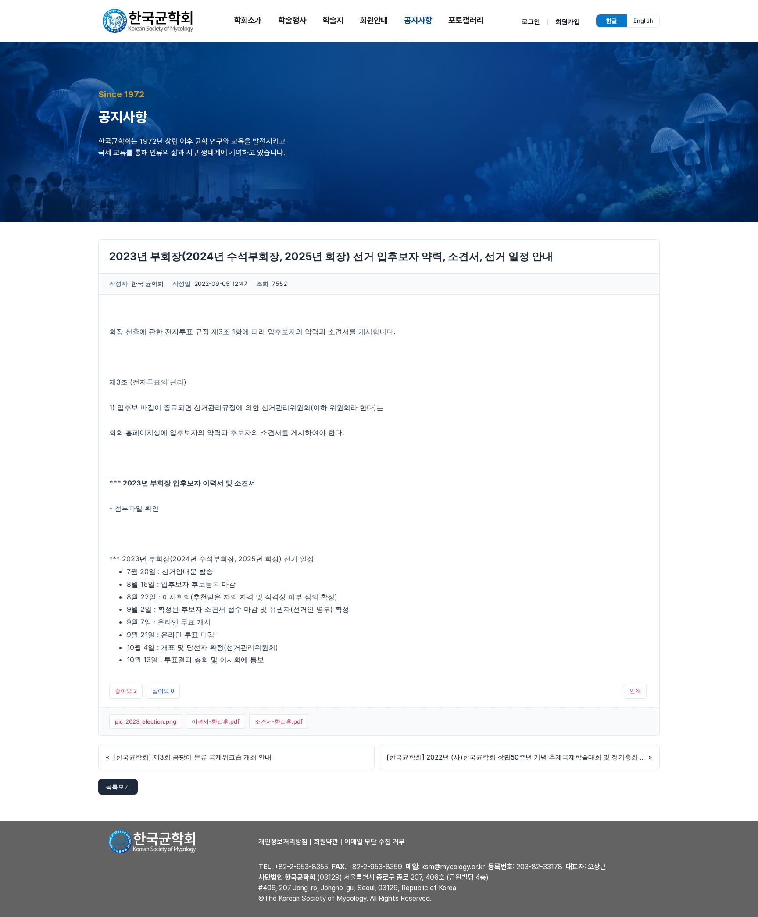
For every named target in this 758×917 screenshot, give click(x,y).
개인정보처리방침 (282, 842)
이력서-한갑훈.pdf (216, 721)
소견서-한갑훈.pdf (279, 721)
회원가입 (567, 21)
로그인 (531, 21)
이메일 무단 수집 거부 (374, 842)
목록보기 (118, 786)
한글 (611, 20)
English (643, 20)
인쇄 (635, 690)
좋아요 (126, 690)
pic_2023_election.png (145, 721)
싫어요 (163, 690)
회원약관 (326, 842)
